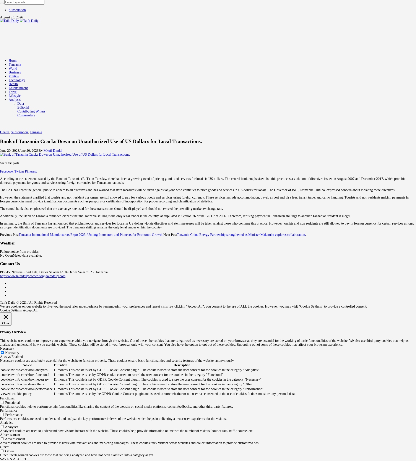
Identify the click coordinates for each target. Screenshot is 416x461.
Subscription (19, 132)
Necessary (12, 353)
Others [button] (4, 447)
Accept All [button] (30, 310)
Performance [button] (8, 410)
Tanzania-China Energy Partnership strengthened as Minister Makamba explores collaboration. (241, 234)
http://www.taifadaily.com (17, 276)
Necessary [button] (7, 348)
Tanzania (36, 132)
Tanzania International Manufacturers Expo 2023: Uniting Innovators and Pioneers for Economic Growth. (91, 234)
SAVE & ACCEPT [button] (13, 459)
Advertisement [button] (10, 435)
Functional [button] (7, 398)
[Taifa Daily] (19, 21)
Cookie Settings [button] (11, 310)
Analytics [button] (6, 422)
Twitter (19, 171)
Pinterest (31, 171)
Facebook (6, 171)
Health (4, 132)
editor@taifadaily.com (50, 276)
